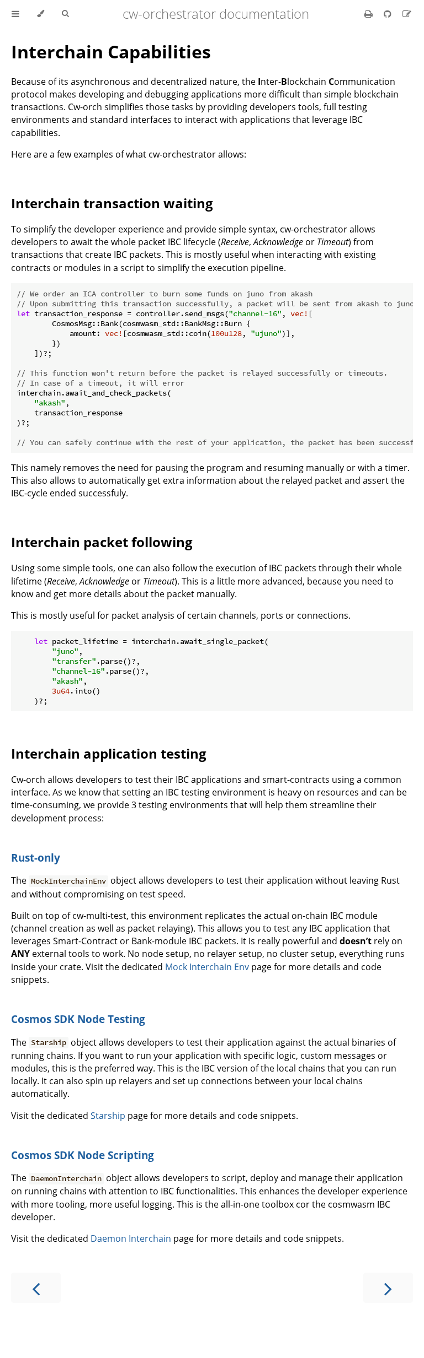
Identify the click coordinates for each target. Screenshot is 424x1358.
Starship (108, 1116)
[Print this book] (369, 14)
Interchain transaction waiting (112, 203)
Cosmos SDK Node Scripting (82, 1155)
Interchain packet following (102, 542)
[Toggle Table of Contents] (15, 14)
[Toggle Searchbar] (65, 14)
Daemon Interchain (131, 1238)
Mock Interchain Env (207, 967)
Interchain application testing (108, 753)
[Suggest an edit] (407, 14)
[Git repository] (388, 14)
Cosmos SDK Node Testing (78, 1019)
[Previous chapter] (36, 1288)
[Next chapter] (388, 1288)
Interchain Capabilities (111, 51)
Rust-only (35, 857)
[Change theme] (40, 14)
